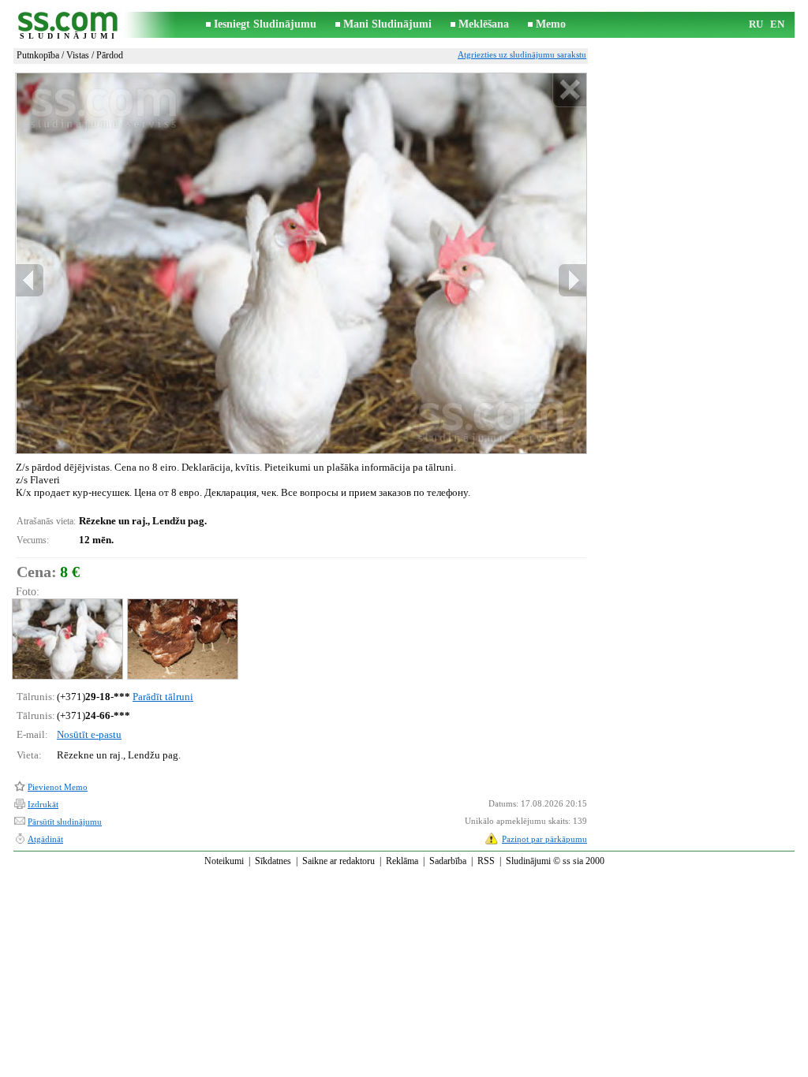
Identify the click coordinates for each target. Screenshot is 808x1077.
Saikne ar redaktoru (338, 860)
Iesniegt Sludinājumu (265, 24)
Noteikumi (224, 860)
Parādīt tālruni (163, 696)
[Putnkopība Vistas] (67, 639)
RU (756, 24)
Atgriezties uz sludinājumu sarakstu (522, 54)
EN (777, 24)
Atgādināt (45, 839)
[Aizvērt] (569, 90)
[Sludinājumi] (68, 25)
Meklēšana (483, 24)
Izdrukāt (43, 804)
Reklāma (402, 860)
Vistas (77, 55)
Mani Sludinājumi (387, 24)
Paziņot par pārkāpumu (544, 839)
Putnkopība (38, 55)
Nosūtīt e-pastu (89, 734)
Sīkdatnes (273, 860)
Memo (551, 24)
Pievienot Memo (58, 787)
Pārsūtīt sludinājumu (65, 821)
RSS (486, 860)
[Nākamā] (572, 280)
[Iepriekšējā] (30, 280)
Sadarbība (447, 860)
